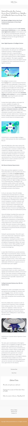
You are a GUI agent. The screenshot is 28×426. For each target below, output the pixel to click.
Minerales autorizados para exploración (11, 384)
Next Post (14, 373)
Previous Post (14, 369)
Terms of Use (14, 411)
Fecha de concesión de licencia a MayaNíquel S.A (14, 396)
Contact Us (14, 413)
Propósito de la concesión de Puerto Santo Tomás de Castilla (13, 390)
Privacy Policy (14, 410)
